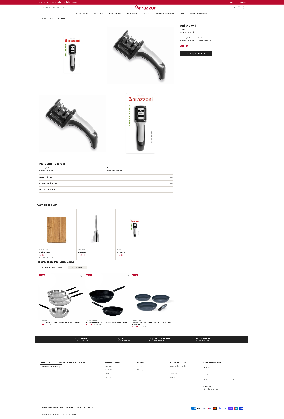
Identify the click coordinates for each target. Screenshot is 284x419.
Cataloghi (108, 377)
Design (107, 374)
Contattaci (173, 374)
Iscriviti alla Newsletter (50, 367)
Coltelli (51, 19)
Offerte (48, 7)
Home (44, 19)
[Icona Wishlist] (239, 7)
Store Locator (174, 377)
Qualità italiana (110, 370)
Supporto (243, 2)
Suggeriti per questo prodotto (51, 267)
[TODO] (217, 389)
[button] (230, 7)
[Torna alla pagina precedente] (40, 19)
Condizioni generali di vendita (70, 407)
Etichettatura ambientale (49, 407)
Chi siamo (108, 366)
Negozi (231, 2)
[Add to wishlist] (73, 211)
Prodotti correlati (77, 267)
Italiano (206, 379)
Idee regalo (61, 7)
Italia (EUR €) (208, 368)
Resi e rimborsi (175, 370)
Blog (106, 381)
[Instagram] (209, 389)
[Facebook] (205, 389)
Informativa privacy (90, 407)
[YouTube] (213, 389)
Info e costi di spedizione (178, 366)
